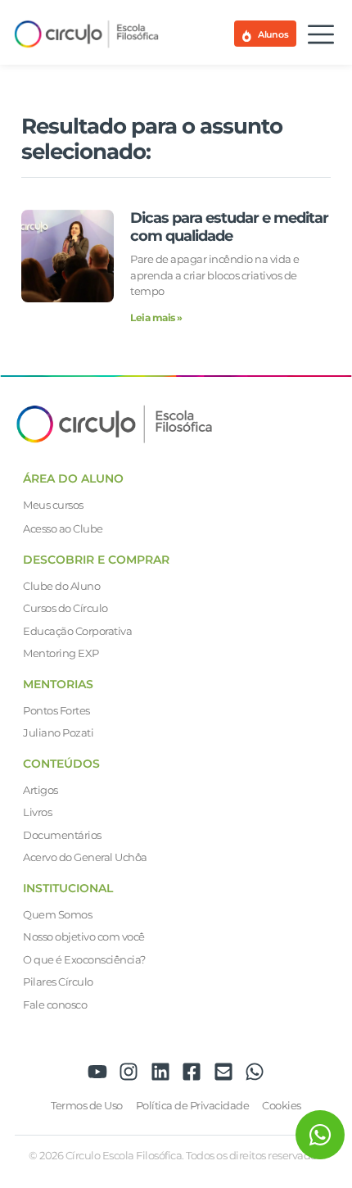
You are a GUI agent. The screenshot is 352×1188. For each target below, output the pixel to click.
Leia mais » (156, 317)
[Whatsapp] (254, 1071)
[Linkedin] (160, 1071)
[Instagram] (128, 1071)
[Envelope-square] (223, 1071)
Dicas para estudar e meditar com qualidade (229, 227)
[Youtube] (97, 1071)
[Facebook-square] (191, 1071)
